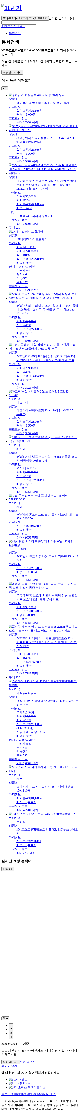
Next (5, 1018)
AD (4, 88)
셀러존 (36, 1094)
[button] (18, 23)
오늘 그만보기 (10, 1061)
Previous (7, 868)
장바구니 (19, 26)
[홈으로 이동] (11, 7)
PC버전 (15, 1094)
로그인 (5, 1094)
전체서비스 (48, 1094)
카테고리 (7, 26)
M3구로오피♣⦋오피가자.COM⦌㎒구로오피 (25, 18)
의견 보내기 (27, 1061)
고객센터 (26, 1094)
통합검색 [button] (15, 33)
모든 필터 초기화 (12, 72)
